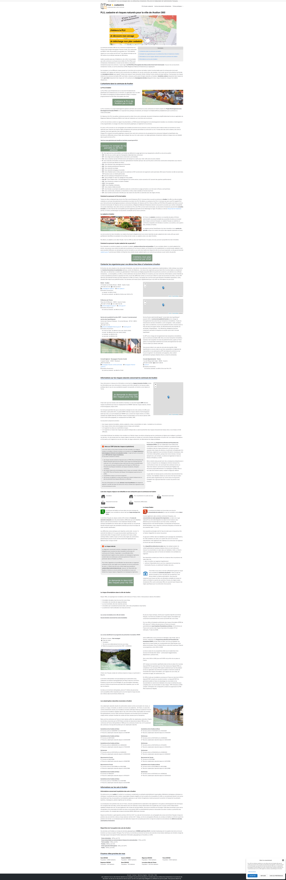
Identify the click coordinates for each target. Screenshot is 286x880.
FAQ (156, 875)
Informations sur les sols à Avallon (148, 59)
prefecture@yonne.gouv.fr (109, 305)
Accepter (253, 875)
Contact (134, 875)
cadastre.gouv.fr (105, 252)
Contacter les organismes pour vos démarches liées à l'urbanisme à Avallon (159, 54)
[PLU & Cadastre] (112, 6)
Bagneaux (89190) (106, 862)
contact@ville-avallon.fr (108, 288)
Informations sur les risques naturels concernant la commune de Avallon (158, 56)
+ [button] (145, 284)
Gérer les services (252, 871)
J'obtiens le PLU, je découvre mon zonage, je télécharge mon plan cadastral (143, 30)
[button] (283, 860)
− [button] (145, 286)
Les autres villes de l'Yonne (149, 862)
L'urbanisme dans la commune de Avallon (150, 51)
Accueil (129, 875)
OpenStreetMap (175, 296)
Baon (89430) (125, 862)
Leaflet (170, 296)
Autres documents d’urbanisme (162, 6)
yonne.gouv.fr (121, 305)
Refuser (263, 875)
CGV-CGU (150, 875)
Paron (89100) (166, 858)
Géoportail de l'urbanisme (174, 208)
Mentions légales (142, 875)
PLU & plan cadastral (147, 6)
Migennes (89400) (147, 858)
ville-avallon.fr (120, 288)
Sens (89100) (104, 858)
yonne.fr (146, 364)
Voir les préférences (276, 875)
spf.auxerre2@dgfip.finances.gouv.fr (111, 326)
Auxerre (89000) (125, 858)
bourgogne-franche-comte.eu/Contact (112, 364)
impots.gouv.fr (127, 326)
